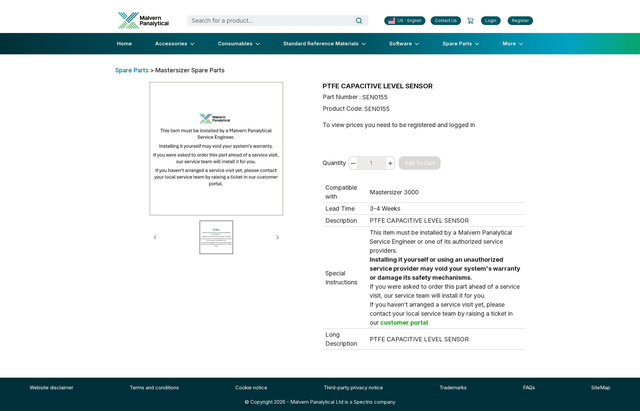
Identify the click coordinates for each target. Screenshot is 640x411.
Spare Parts (132, 70)
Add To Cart (419, 163)
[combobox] (266, 21)
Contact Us (446, 20)
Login (490, 20)
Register (520, 20)
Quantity (334, 162)
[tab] (216, 237)
